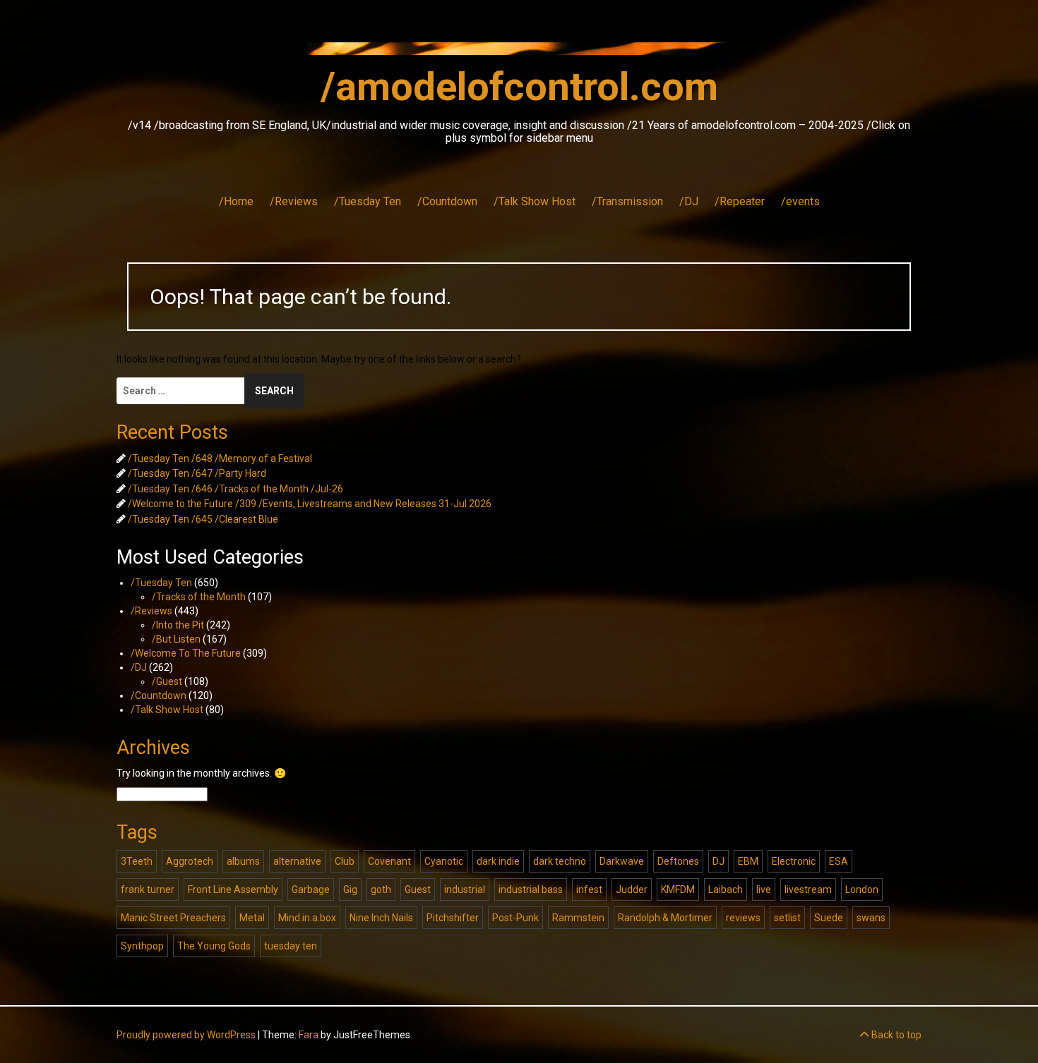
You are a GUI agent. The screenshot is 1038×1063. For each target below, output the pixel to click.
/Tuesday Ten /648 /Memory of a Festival (220, 458)
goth (381, 889)
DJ (718, 861)
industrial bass (531, 889)
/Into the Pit (178, 625)
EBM (748, 861)
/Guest (167, 681)
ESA (838, 861)
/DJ (688, 201)
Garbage (311, 889)
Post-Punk (515, 917)
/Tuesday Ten (367, 201)
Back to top (895, 1034)
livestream (808, 889)
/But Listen (176, 639)
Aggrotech (189, 861)
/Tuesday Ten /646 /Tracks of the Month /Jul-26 (235, 488)
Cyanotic (443, 861)
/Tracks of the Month (199, 596)
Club (344, 861)
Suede (828, 917)
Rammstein (578, 917)
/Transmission (627, 201)
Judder (632, 889)
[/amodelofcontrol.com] (519, 53)
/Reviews (294, 201)
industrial (464, 889)
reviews (743, 917)
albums (243, 861)
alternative (297, 861)
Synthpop (142, 946)
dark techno (559, 861)
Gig (350, 889)
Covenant (389, 861)
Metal (252, 917)
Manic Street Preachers (173, 917)
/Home (236, 201)
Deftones (678, 861)
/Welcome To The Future (186, 653)
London (861, 889)
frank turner (147, 889)
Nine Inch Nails (381, 917)
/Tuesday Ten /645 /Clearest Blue (203, 519)
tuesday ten (290, 946)
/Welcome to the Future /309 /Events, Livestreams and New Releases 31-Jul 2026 (309, 503)
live (763, 889)
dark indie (498, 861)
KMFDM (678, 889)
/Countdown (447, 201)
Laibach (725, 889)
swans (871, 917)
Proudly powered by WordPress (186, 1034)
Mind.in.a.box (307, 917)
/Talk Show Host (534, 201)
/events (800, 201)
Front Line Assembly (233, 889)
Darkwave (621, 861)
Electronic (794, 861)
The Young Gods (214, 946)
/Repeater (740, 201)
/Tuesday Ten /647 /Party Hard (197, 473)
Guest (418, 889)
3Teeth (137, 861)
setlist (787, 917)
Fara (308, 1034)
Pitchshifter (452, 917)
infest (589, 889)
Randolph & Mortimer (665, 917)
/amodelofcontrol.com (519, 86)
